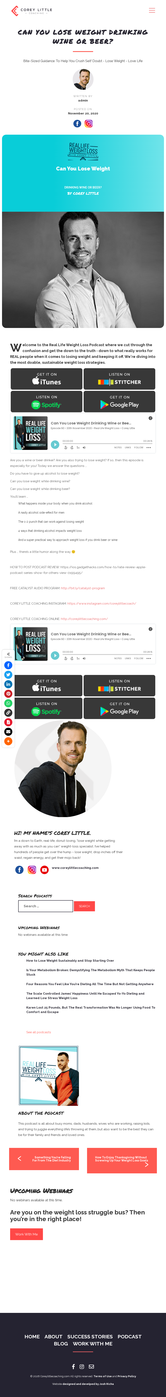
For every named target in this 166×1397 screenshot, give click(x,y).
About (54, 1337)
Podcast (130, 1337)
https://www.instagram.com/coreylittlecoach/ (101, 603)
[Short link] (8, 713)
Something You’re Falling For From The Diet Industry (51, 1159)
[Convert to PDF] (8, 722)
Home (32, 1337)
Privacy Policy (127, 1376)
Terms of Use (103, 1376)
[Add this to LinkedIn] (8, 684)
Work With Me (26, 1234)
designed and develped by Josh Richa (88, 1383)
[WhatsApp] (8, 703)
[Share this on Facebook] (8, 665)
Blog (61, 1344)
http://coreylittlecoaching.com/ (84, 619)
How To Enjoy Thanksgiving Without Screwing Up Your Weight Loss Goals (121, 1159)
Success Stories (90, 1337)
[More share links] (8, 741)
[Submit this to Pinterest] (8, 694)
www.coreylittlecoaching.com (75, 868)
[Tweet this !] (8, 675)
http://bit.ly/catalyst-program (82, 588)
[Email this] (8, 732)
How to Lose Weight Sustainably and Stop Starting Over (70, 960)
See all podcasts (38, 1032)
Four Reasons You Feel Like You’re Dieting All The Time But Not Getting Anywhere (90, 984)
